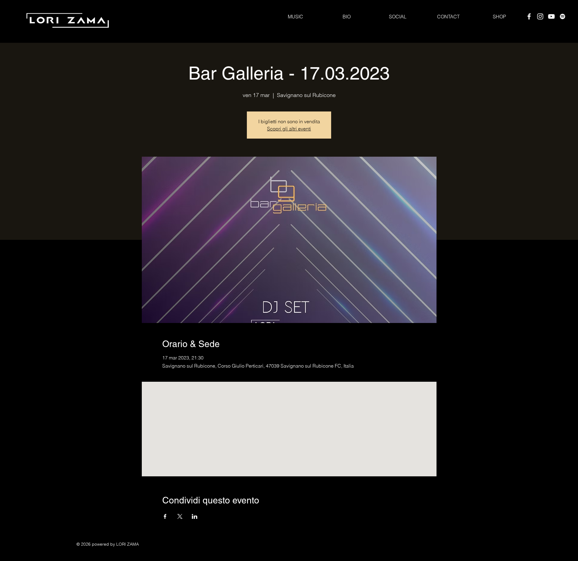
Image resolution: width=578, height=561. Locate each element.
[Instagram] (540, 16)
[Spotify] (562, 16)
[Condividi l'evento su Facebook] (165, 516)
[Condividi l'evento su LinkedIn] (194, 516)
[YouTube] (551, 16)
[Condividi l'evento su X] (180, 516)
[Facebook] (529, 16)
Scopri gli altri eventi (289, 129)
